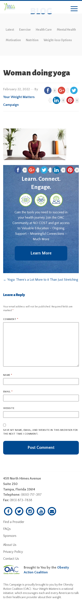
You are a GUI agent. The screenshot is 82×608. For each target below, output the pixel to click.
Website (8, 408)
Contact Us (11, 559)
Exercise (25, 29)
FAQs (7, 529)
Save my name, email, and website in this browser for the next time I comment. (40, 432)
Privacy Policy (13, 552)
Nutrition (32, 40)
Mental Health (66, 29)
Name (7, 375)
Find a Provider (13, 522)
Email (7, 391)
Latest (10, 29)
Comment (10, 319)
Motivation (13, 40)
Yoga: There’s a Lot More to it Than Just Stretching (40, 280)
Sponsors (9, 536)
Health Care (44, 29)
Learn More (41, 253)
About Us (9, 545)
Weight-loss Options (58, 40)
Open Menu (74, 9)
